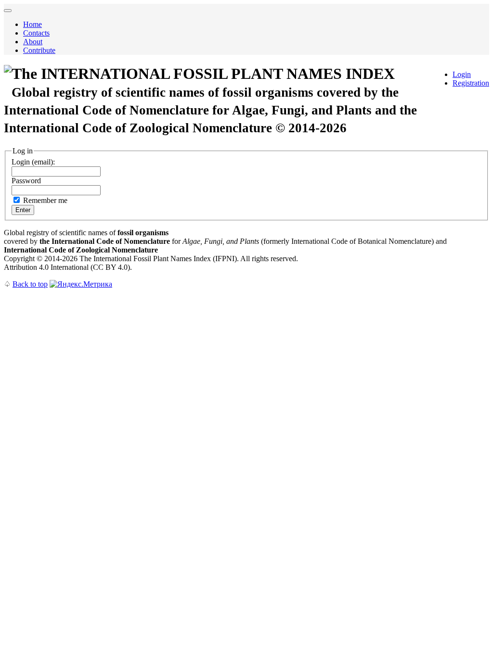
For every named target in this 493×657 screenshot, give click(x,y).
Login (462, 74)
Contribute (39, 50)
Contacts (36, 33)
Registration (471, 83)
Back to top (30, 284)
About (32, 42)
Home (32, 24)
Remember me (45, 200)
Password (26, 181)
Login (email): (33, 162)
